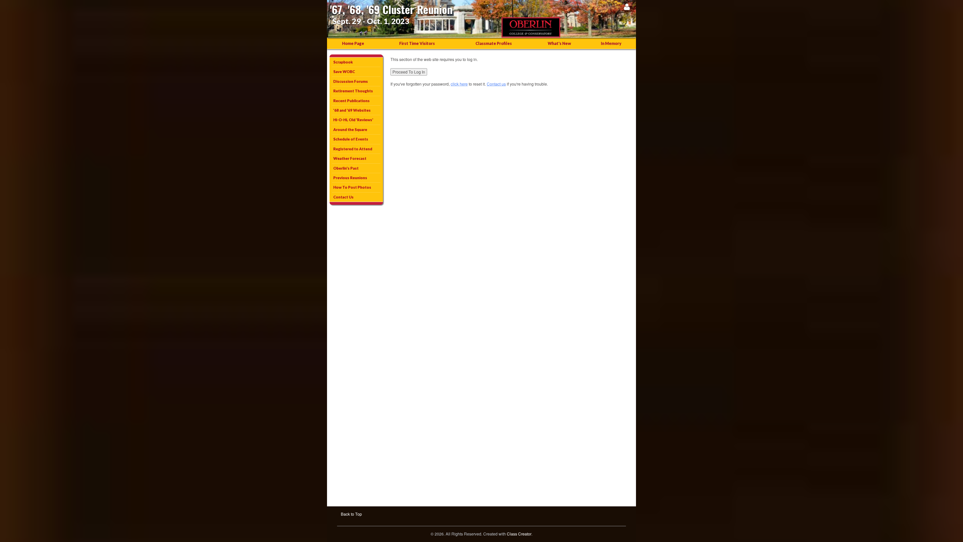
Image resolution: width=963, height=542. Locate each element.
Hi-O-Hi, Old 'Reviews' (353, 119)
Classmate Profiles (493, 43)
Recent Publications (351, 100)
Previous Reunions (350, 177)
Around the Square (350, 129)
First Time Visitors (417, 43)
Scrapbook (343, 62)
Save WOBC (344, 71)
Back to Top (351, 514)
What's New (559, 43)
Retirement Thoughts (353, 91)
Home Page (353, 43)
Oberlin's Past (346, 168)
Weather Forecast (349, 158)
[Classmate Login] (626, 6)
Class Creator (519, 534)
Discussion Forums (350, 81)
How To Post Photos (352, 187)
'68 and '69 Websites (352, 110)
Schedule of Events (350, 139)
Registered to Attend (352, 149)
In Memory (611, 43)
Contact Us (343, 197)
